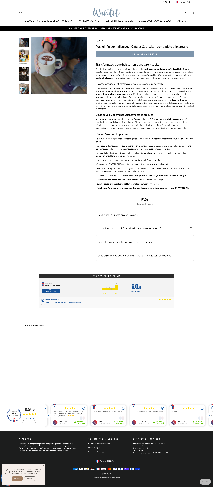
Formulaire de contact (96, 452)
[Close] (43, 465)
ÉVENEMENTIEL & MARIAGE (119, 20)
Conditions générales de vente (99, 443)
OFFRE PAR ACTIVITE (89, 20)
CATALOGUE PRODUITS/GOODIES (155, 20)
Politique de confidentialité (29, 473)
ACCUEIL (29, 20)
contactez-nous (62, 450)
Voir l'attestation (50, 290)
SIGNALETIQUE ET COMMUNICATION (55, 20)
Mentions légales (94, 448)
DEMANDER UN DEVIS (144, 54)
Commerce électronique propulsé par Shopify (106, 477)
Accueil (99, 41)
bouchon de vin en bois (121, 100)
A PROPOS (183, 20)
